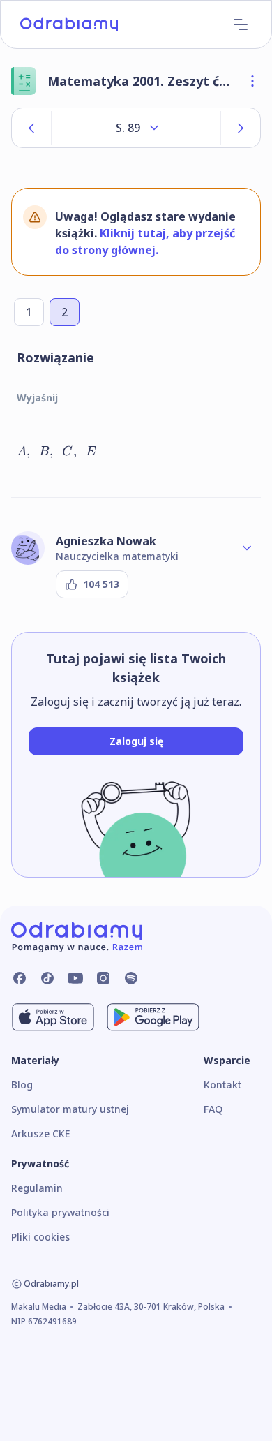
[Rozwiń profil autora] (247, 548)
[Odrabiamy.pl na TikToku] (47, 978)
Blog (22, 1084)
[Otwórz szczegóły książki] (252, 81)
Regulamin (37, 1188)
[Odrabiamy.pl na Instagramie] (103, 978)
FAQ (213, 1109)
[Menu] (241, 24)
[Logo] (69, 24)
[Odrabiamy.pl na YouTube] (75, 978)
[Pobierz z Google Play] (153, 1017)
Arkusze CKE (40, 1133)
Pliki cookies (40, 1236)
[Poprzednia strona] (31, 128)
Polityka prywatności (60, 1212)
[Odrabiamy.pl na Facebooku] (19, 978)
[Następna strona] (240, 128)
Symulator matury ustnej (70, 1109)
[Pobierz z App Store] (53, 1017)
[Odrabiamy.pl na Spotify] (131, 978)
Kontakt (222, 1084)
